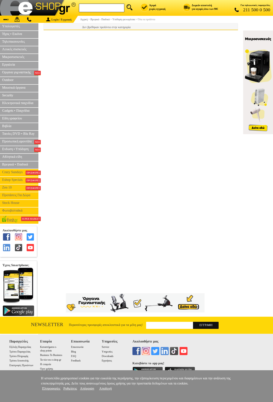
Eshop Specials (20, 180)
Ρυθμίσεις (70, 388)
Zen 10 (20, 187)
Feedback (76, 360)
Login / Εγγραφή (61, 19)
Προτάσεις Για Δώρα (16, 195)
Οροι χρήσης (46, 368)
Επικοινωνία (77, 346)
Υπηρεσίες (107, 351)
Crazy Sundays (20, 172)
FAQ (73, 356)
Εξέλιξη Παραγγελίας (20, 346)
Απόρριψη (87, 388)
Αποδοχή (105, 388)
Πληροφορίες (51, 388)
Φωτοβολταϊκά (12, 210)
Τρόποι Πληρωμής (18, 356)
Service (105, 346)
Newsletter (47, 324)
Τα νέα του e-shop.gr (50, 359)
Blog (73, 351)
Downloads (107, 356)
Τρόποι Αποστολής (19, 360)
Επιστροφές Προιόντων (21, 365)
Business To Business (51, 355)
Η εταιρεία (45, 364)
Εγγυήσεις (107, 360)
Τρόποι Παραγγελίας (19, 351)
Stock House (10, 203)
